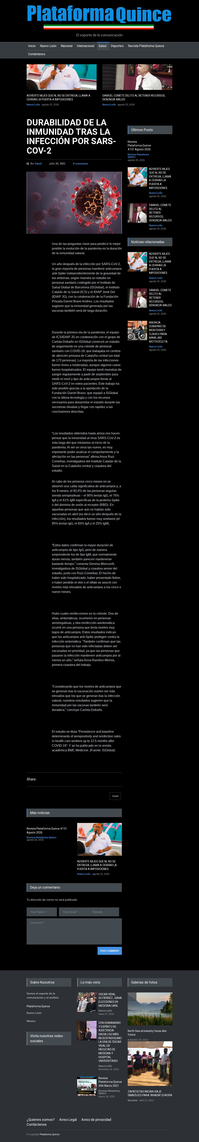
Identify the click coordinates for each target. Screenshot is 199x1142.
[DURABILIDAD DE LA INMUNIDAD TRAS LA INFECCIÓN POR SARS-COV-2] (74, 203)
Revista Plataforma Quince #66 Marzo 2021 (110, 1082)
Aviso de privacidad (96, 1120)
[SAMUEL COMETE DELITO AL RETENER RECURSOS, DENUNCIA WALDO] (137, 77)
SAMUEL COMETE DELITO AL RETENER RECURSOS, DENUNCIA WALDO (160, 213)
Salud (102, 46)
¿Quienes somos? (41, 1120)
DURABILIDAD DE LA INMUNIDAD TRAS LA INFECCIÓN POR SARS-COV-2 (71, 136)
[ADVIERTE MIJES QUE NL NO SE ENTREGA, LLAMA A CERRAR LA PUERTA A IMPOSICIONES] (62, 77)
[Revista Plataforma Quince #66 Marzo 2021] (87, 1086)
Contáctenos (36, 54)
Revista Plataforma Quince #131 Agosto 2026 (139, 145)
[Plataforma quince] (99, 23)
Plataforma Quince (49, 1134)
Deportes (117, 46)
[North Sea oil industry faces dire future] (150, 1008)
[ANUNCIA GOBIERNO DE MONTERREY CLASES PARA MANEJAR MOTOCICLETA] (137, 330)
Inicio (32, 46)
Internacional (85, 46)
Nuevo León (48, 46)
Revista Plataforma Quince (146, 46)
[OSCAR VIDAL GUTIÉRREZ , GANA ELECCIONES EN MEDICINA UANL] (87, 1002)
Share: (31, 779)
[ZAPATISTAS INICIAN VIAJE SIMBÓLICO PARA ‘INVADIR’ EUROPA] (150, 1063)
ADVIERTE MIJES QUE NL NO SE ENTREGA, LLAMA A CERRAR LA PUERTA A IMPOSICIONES (97, 865)
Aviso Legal (68, 1120)
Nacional (66, 46)
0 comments (80, 163)
